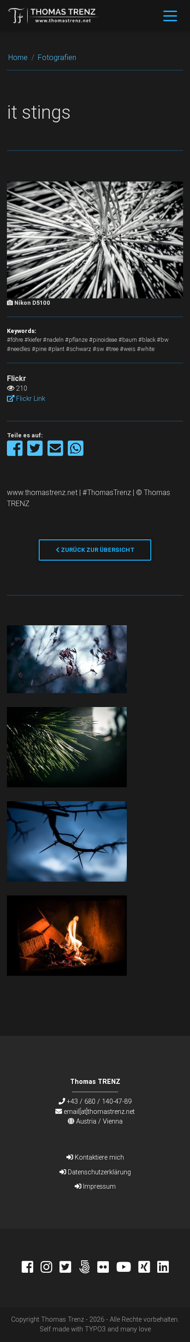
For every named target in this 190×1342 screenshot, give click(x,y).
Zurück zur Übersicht (97, 550)
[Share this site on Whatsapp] (75, 453)
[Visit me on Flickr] (106, 1268)
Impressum (98, 1186)
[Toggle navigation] (170, 15)
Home (18, 57)
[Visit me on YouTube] (127, 1268)
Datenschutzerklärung (98, 1172)
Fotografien (57, 57)
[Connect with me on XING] (147, 1268)
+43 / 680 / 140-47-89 (99, 1101)
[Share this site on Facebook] (15, 453)
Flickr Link (29, 398)
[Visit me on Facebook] (31, 1268)
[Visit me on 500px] (87, 1268)
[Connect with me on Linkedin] (163, 1268)
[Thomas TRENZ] (54, 15)
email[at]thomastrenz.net (99, 1111)
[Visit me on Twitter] (68, 1268)
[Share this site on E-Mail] (56, 453)
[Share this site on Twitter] (35, 453)
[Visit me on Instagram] (50, 1268)
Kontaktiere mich (98, 1157)
